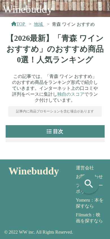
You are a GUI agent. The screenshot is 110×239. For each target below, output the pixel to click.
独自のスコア (70, 94)
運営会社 (85, 167)
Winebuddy (27, 9)
